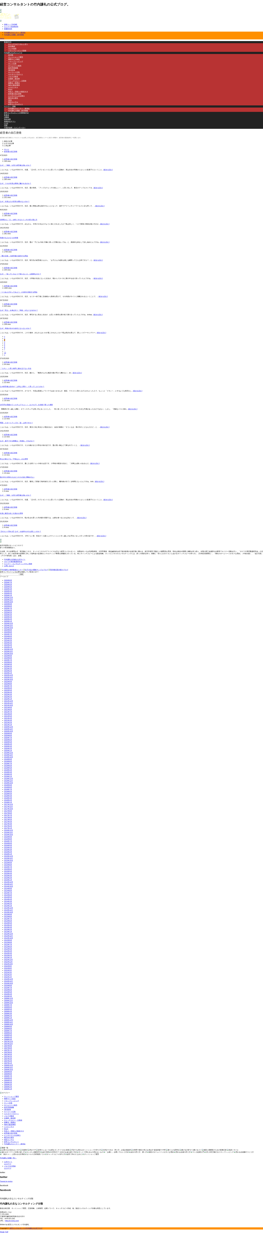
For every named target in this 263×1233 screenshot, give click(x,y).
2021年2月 (8, 722)
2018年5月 (8, 794)
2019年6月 (8, 766)
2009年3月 (8, 1013)
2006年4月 (8, 1082)
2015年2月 (8, 878)
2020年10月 (8, 731)
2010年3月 (8, 996)
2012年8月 (8, 942)
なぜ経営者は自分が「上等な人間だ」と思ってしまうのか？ (22, 386)
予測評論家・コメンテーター (14, 127)
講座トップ (10, 24)
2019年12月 (8, 753)
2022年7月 (8, 686)
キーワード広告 (14, 72)
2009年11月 (8, 1000)
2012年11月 (8, 936)
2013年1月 (8, 931)
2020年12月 (8, 727)
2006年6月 (8, 1078)
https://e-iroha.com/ (12, 1221)
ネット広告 (12, 63)
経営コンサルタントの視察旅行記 (16, 113)
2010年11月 (8, 981)
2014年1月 (8, 906)
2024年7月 (8, 634)
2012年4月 (8, 951)
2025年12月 (8, 597)
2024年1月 (8, 647)
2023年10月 (8, 653)
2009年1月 (8, 1018)
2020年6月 (8, 740)
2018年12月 (8, 778)
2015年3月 (8, 875)
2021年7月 (8, 712)
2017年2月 (8, 826)
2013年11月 (8, 910)
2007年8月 (8, 1048)
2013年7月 (8, 919)
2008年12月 (8, 1020)
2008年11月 (8, 1022)
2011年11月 (8, 962)
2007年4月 (8, 1057)
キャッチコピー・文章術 (17, 81)
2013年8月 (8, 916)
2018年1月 (8, 802)
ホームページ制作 (14, 66)
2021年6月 (8, 714)
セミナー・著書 (10, 106)
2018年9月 (8, 785)
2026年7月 (8, 582)
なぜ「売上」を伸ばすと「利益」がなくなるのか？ (19, 310)
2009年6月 (8, 1007)
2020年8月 (8, 735)
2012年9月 (8, 940)
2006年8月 (8, 1074)
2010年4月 (8, 994)
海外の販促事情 (14, 85)
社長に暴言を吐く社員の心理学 (11, 513)
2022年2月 (8, 697)
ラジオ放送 (12, 48)
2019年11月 (8, 755)
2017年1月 (8, 828)
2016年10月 (8, 835)
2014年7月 (8, 893)
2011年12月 (8, 960)
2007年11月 (8, 1044)
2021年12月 (8, 701)
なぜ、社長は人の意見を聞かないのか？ (15, 201)
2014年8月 (8, 891)
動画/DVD (7, 42)
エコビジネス (13, 87)
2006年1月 (8, 1089)
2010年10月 (8, 983)
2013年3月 (8, 927)
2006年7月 (8, 1076)
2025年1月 (8, 621)
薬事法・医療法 (14, 83)
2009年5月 (8, 1009)
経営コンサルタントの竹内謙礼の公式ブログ (26, 1228)
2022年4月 (8, 692)
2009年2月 (8, 1016)
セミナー (11, 27)
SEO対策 (11, 70)
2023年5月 (8, 664)
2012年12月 (8, 934)
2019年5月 (8, 768)
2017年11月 (8, 806)
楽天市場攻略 (13, 68)
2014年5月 (8, 897)
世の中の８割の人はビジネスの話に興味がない (17, 477)
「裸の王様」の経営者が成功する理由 (14, 256)
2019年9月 (8, 759)
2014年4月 (8, 899)
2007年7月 (8, 1050)
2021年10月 (8, 705)
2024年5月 (8, 638)
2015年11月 (8, 858)
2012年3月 (8, 953)
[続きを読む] (108, 170)
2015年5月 (8, 871)
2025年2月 (8, 619)
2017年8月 (8, 813)
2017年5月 (8, 819)
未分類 (10, 55)
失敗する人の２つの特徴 (9, 238)
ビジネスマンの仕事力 (16, 96)
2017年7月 (8, 815)
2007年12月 (8, 1041)
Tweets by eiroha (6, 1181)
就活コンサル (13, 102)
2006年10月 (8, 1069)
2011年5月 (8, 970)
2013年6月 (8, 921)
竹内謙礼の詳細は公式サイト (14, 559)
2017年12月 (8, 804)
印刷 (5, 125)
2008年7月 (8, 1031)
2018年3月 (8, 798)
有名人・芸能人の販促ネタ (18, 91)
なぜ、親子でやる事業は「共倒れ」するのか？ (17, 441)
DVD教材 (11, 46)
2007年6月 (8, 1052)
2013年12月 (8, 908)
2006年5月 (8, 1080)
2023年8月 (8, 658)
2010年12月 (8, 979)
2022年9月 (8, 681)
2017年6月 (8, 817)
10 (5, 353)
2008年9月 (8, 1026)
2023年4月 (8, 666)
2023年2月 (8, 671)
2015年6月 (8, 869)
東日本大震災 (13, 98)
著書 (8, 29)
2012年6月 (8, 947)
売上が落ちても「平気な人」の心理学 (14, 459)
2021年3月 (8, 720)
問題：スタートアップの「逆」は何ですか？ (16, 423)
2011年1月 (8, 977)
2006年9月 (8, 1072)
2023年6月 (8, 662)
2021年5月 (8, 716)
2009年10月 (8, 1003)
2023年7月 (8, 660)
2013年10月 (8, 912)
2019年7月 (8, 763)
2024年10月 (8, 628)
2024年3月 (8, 643)
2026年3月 (8, 591)
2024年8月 (8, 632)
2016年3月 (8, 850)
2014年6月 (8, 895)
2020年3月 (8, 746)
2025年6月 (8, 610)
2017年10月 (8, 809)
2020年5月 (8, 742)
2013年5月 (8, 923)
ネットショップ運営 (15, 57)
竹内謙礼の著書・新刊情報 (14, 35)
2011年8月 (8, 968)
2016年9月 (8, 837)
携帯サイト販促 (14, 59)
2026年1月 (8, 595)
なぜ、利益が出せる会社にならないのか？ (15, 328)
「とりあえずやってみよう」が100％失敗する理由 (18, 292)
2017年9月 (8, 811)
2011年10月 (8, 964)
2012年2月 (8, 955)
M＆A (10, 89)
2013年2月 (8, 929)
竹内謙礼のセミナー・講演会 (14, 32)
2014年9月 (8, 888)
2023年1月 (8, 673)
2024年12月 (8, 623)
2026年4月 (8, 589)
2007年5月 (8, 1054)
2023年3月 (8, 669)
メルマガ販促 (13, 76)
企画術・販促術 (14, 79)
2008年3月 (8, 1039)
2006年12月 (8, 1065)
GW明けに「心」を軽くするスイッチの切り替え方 (18, 220)
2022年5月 (8, 690)
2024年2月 (8, 645)
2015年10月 (8, 860)
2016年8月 (8, 839)
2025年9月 (8, 604)
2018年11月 (8, 781)
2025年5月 (8, 613)
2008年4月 (8, 1037)
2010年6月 (8, 990)
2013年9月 (8, 914)
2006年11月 (8, 1067)
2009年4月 (8, 1011)
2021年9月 (8, 707)
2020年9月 (8, 733)
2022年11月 (8, 677)
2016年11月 (8, 832)
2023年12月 (8, 649)
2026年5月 (8, 587)
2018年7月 (8, 789)
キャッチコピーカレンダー (18, 44)
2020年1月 (8, 750)
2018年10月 (8, 783)
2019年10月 (8, 757)
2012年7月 (8, 944)
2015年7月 (8, 867)
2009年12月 (8, 998)
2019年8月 (8, 761)
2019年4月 (8, 770)
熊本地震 (7, 119)
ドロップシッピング (15, 61)
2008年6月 (8, 1033)
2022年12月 (8, 675)
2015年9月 (8, 863)
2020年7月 (8, 738)
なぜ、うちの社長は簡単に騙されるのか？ (15, 183)
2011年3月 (8, 972)
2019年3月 (8, 772)
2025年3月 (8, 617)
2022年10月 (8, 679)
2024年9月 (8, 630)
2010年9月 (8, 985)
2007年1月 (8, 1063)
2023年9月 (8, 656)
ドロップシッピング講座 (17, 51)
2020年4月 (8, 744)
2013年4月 (8, 925)
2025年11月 (8, 600)
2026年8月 (8, 580)
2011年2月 (8, 975)
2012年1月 (8, 957)
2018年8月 (8, 787)
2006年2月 (8, 1087)
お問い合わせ (9, 566)
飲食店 (6, 115)
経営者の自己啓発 (14, 94)
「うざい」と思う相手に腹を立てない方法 (15, 368)
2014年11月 (8, 884)
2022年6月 (8, 688)
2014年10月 (8, 886)
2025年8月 (8, 606)
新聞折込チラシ (10, 121)
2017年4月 (8, 822)
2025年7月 (8, 608)
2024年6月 (8, 636)
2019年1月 (8, 776)
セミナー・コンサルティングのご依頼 (18, 564)
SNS (10, 100)
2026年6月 (8, 585)
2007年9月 (8, 1046)
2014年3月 (8, 901)
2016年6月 (8, 843)
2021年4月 (8, 718)
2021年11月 (8, 703)
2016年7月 (8, 841)
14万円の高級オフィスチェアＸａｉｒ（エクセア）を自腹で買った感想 (26, 405)
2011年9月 (8, 966)
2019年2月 (8, 774)
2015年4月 (8, 873)
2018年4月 (8, 796)
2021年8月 (8, 710)
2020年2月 (8, 748)
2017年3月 (8, 824)
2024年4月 (8, 641)
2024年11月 (8, 625)
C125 (6, 123)
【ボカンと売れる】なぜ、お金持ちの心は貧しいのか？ (20, 531)
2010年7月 (8, 988)
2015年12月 (8, 856)
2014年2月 (8, 903)
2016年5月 (8, 845)
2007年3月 (8, 1059)
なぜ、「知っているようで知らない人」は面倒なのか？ (20, 274)
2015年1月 (8, 880)
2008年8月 (8, 1028)
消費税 (6, 117)
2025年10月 (8, 602)
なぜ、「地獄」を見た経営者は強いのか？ (15, 165)
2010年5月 (8, 992)
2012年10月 (8, 938)
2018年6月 (8, 791)
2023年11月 (8, 651)
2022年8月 (8, 684)
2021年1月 (8, 725)
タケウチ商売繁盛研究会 (13, 562)
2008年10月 (8, 1024)
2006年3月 (8, 1085)
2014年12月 (8, 882)
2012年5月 (8, 949)
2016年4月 (8, 847)
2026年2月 (8, 593)
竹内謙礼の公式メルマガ (13, 53)
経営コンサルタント (15, 104)
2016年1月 (8, 854)
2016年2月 (8, 852)
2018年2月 (8, 800)
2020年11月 (8, 729)
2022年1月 (8, 699)
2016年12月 (8, 830)
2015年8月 (8, 865)
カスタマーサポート (15, 74)
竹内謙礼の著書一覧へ (8, 1158)
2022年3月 (8, 694)
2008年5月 (8, 1035)
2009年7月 (8, 1005)
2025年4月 (8, 615)
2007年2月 (8, 1061)
